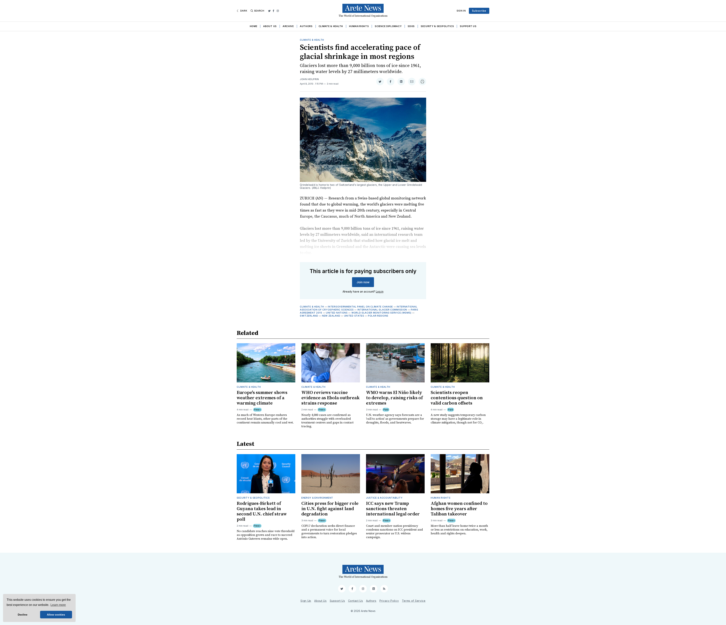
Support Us (468, 26)
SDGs (411, 26)
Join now (363, 282)
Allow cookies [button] (56, 614)
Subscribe (479, 10)
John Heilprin (309, 79)
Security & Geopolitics (437, 26)
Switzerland (309, 315)
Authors (306, 26)
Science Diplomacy (388, 26)
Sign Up (305, 600)
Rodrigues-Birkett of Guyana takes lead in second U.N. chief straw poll (262, 511)
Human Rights (359, 26)
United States (354, 315)
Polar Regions (378, 315)
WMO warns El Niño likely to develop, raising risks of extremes (394, 398)
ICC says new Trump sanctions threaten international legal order (393, 509)
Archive (288, 26)
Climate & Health (331, 26)
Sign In (461, 10)
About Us (270, 26)
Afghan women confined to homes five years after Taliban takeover (459, 509)
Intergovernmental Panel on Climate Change (360, 306)
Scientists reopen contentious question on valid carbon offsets (457, 398)
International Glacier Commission (382, 309)
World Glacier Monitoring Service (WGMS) (381, 312)
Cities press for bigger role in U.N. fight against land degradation (329, 509)
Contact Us (355, 600)
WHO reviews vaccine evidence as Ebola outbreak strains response (330, 398)
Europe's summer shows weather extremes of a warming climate (262, 398)
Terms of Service (414, 600)
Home (253, 26)
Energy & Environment (317, 497)
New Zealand (331, 315)
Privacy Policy (389, 600)
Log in (379, 291)
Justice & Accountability (384, 497)
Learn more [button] (58, 604)
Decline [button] (22, 614)
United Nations (337, 312)
